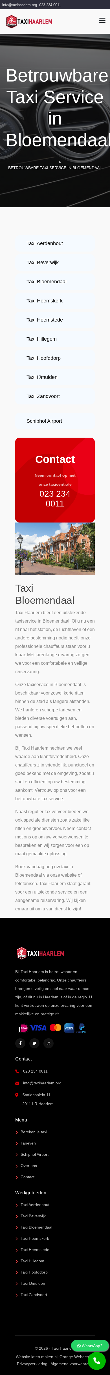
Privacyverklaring (32, 1364)
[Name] (102, 21)
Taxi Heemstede (35, 1249)
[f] (20, 1043)
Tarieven (28, 1143)
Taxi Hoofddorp (34, 1272)
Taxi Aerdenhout (35, 1204)
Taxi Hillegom (32, 1261)
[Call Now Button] (97, 1361)
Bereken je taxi (34, 1132)
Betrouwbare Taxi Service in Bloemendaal (55, 168)
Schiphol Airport (35, 1154)
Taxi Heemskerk (35, 1238)
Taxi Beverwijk (33, 1216)
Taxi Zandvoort (34, 1294)
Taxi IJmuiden (33, 1283)
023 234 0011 (50, 5)
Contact (27, 1177)
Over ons (29, 1165)
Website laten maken (34, 1356)
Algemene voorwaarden (71, 1364)
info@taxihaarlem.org (19, 5)
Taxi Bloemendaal (36, 1227)
